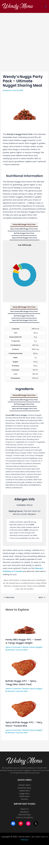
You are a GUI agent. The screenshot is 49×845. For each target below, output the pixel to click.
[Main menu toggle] (45, 6)
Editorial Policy (24, 815)
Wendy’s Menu (24, 785)
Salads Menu (24, 791)
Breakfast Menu (24, 788)
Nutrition (24, 799)
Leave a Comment (13, 647)
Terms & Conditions (24, 817)
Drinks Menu (24, 796)
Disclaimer (24, 812)
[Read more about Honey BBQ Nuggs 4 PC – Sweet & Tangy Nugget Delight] (24, 625)
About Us (24, 809)
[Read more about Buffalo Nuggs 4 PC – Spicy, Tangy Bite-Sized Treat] (24, 666)
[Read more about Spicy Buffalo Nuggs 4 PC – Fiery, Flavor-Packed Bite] (24, 708)
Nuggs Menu (24, 793)
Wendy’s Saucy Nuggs (32, 647)
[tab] (24, 224)
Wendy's (24, 839)
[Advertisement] (24, 38)
